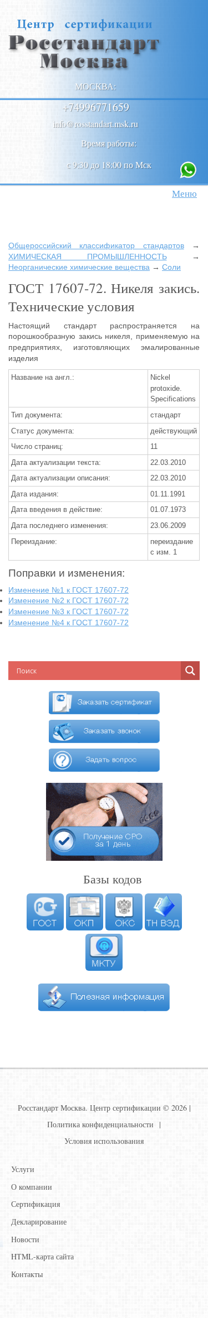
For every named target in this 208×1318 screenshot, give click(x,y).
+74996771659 (95, 107)
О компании (31, 1186)
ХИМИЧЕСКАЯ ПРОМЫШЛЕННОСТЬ (87, 256)
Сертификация (35, 1204)
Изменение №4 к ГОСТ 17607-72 (68, 622)
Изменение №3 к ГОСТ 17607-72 (68, 611)
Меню (184, 193)
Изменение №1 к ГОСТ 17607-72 (68, 589)
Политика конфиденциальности (100, 1124)
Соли (171, 267)
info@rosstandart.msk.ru (95, 123)
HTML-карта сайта (42, 1256)
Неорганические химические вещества (79, 267)
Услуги (22, 1169)
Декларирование (39, 1221)
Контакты (27, 1274)
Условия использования (104, 1141)
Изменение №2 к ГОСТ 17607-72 (68, 600)
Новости (25, 1239)
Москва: (95, 86)
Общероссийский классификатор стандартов (96, 245)
